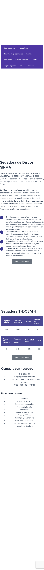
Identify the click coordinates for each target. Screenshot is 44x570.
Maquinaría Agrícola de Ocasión (16, 60)
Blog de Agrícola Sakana (13, 66)
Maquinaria (24, 48)
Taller (35, 60)
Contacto (30, 66)
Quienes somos (9, 48)
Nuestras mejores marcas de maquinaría (19, 54)
